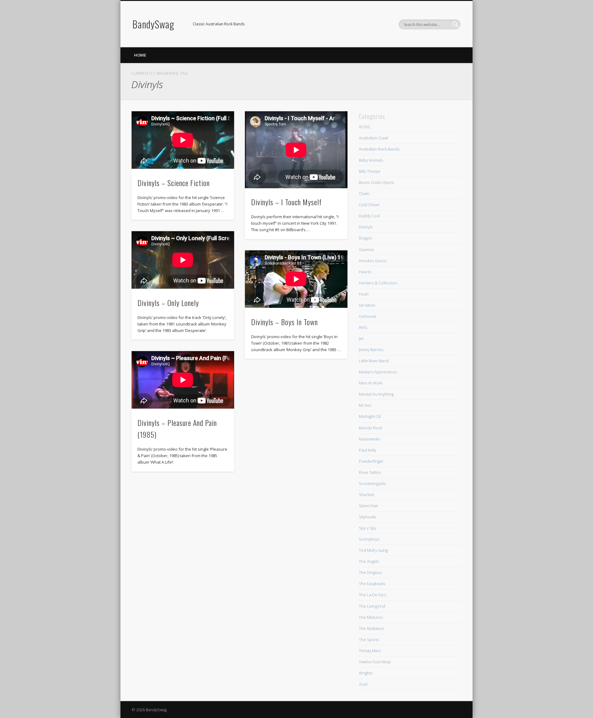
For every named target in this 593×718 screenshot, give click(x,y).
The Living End (372, 606)
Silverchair (368, 505)
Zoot (363, 684)
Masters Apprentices (378, 372)
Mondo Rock (370, 428)
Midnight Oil (370, 416)
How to (365, 271)
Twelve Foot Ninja (375, 662)
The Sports (369, 639)
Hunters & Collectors (378, 283)
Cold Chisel (369, 204)
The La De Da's (372, 594)
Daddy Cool (369, 216)
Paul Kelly (367, 450)
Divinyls (365, 227)
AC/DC (364, 127)
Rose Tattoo (370, 472)
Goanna (366, 249)
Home (140, 55)
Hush (363, 294)
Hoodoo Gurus (372, 260)
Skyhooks (367, 517)
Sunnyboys (369, 539)
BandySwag (153, 24)
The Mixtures (371, 617)
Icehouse (367, 316)
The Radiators (371, 628)
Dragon (365, 238)
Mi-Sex (365, 405)
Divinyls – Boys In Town (284, 321)
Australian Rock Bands (379, 149)
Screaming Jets (372, 483)
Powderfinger (371, 461)
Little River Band (374, 360)
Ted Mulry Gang (373, 550)
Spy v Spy (367, 528)
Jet (361, 338)
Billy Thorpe (370, 171)
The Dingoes (370, 572)
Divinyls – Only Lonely (168, 302)
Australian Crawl (373, 138)
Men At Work (370, 383)
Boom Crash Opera (376, 182)
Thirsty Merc (370, 650)
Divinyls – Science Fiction (173, 182)
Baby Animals (371, 160)
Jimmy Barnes (371, 349)
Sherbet (366, 494)
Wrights (365, 673)
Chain (364, 193)
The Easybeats (372, 583)
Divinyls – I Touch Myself (286, 201)
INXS (363, 327)
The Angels (369, 561)
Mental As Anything (376, 394)
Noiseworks (369, 439)
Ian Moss (367, 305)
